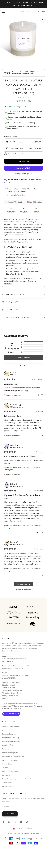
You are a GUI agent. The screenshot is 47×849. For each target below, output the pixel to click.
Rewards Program (9, 734)
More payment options (23, 173)
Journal (5, 767)
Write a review (23, 357)
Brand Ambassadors (10, 771)
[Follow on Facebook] (3, 822)
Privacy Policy (7, 786)
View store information (16, 195)
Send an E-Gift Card (10, 760)
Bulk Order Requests (10, 752)
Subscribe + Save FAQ (10, 737)
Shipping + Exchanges (10, 726)
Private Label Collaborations (13, 756)
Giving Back (7, 764)
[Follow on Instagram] (9, 822)
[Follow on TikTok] (27, 822)
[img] (16, 374)
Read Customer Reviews (11, 741)
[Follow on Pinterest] (15, 822)
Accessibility (7, 782)
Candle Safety (7, 745)
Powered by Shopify (31, 833)
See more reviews (23, 584)
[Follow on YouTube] (21, 822)
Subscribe (10, 814)
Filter (25, 365)
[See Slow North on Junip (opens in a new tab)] (28, 589)
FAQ (3, 730)
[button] (32, 342)
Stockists (6, 775)
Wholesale (6, 749)
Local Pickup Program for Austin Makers (18, 779)
